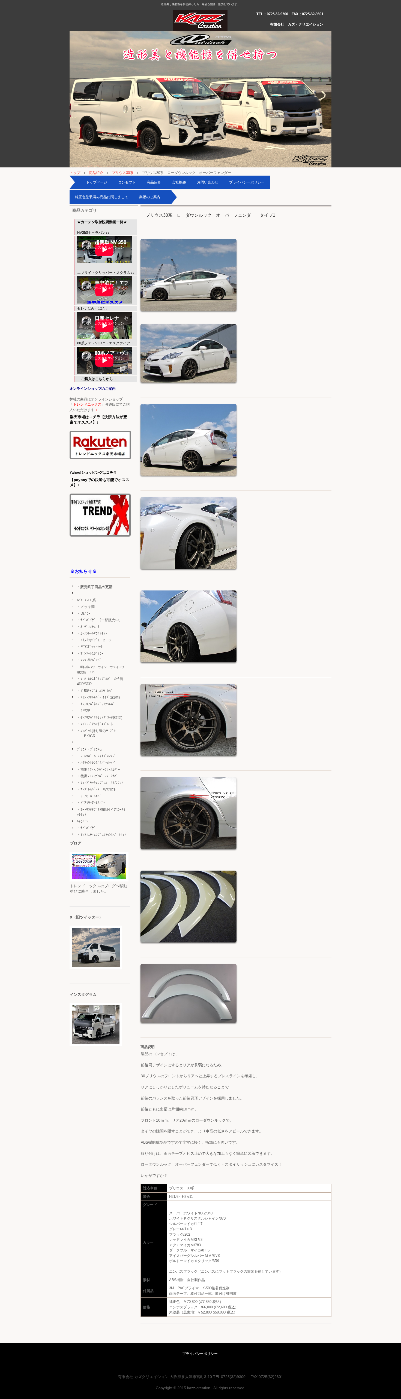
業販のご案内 (149, 197)
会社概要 (179, 182)
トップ (75, 173)
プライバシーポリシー (247, 182)
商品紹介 (96, 173)
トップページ (96, 182)
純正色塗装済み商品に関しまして (101, 197)
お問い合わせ (207, 182)
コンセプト (127, 182)
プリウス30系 (122, 173)
